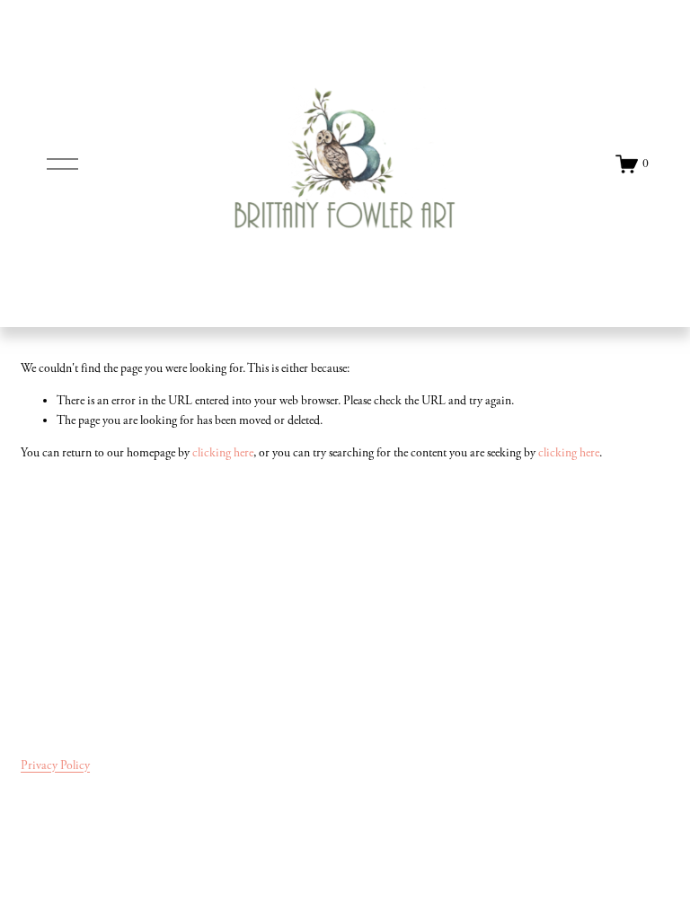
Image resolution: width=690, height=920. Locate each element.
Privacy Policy (55, 765)
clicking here (222, 453)
